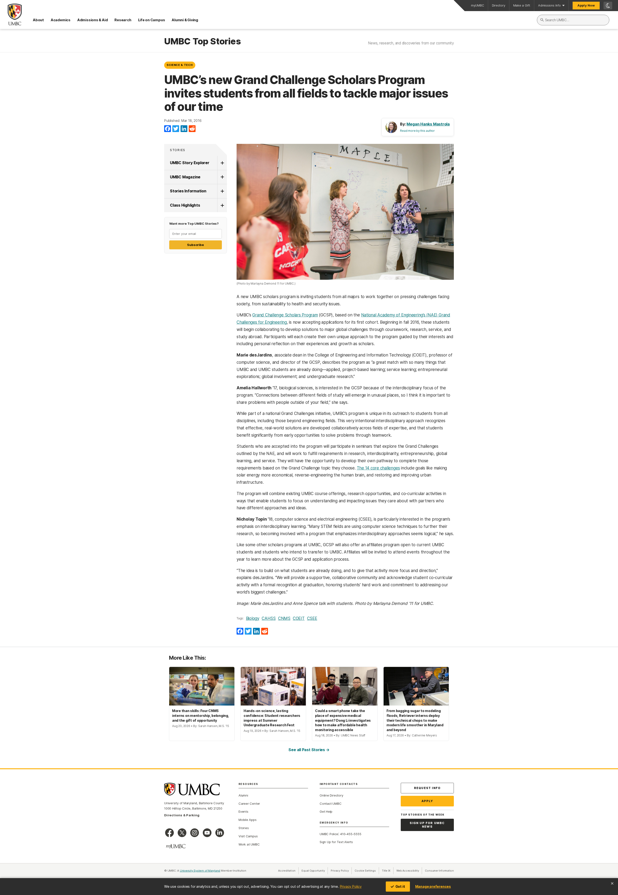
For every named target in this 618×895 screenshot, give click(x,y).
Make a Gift (521, 5)
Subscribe (195, 245)
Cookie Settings (365, 870)
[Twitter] (175, 129)
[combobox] (573, 20)
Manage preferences (433, 886)
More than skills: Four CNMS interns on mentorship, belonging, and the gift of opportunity (200, 715)
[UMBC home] (11, 14)
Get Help (326, 811)
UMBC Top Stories (202, 41)
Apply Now (586, 5)
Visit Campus (248, 836)
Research (122, 20)
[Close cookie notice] (612, 883)
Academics (60, 20)
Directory (498, 5)
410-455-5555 (350, 834)
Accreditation (286, 870)
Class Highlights (185, 205)
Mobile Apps (248, 820)
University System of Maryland (200, 870)
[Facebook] (167, 129)
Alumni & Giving (185, 20)
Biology (252, 618)
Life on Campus (151, 20)
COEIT (299, 618)
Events (243, 811)
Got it (400, 886)
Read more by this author (417, 131)
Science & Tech (180, 65)
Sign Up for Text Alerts (336, 842)
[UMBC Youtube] (207, 832)
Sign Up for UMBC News (427, 825)
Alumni (243, 795)
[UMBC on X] (182, 832)
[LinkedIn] (184, 129)
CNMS (284, 618)
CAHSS (269, 618)
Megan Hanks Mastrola (428, 124)
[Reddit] (192, 129)
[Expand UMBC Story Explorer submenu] (222, 163)
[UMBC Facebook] (169, 832)
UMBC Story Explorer (189, 162)
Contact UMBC (330, 803)
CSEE (312, 618)
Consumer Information (439, 870)
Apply (427, 801)
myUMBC (477, 5)
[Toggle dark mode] (608, 5)
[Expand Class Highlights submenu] (222, 205)
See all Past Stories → (308, 749)
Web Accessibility (409, 870)
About (38, 20)
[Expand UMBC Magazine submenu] (222, 177)
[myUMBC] (175, 846)
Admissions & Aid (92, 20)
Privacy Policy (351, 886)
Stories (177, 150)
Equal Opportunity (315, 870)
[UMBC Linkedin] (219, 832)
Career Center (249, 803)
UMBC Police (329, 834)
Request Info (427, 788)
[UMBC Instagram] (194, 832)
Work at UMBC (249, 844)
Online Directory (331, 795)
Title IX (387, 870)
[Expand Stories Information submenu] (222, 191)
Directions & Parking (181, 815)
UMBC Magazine (185, 177)
